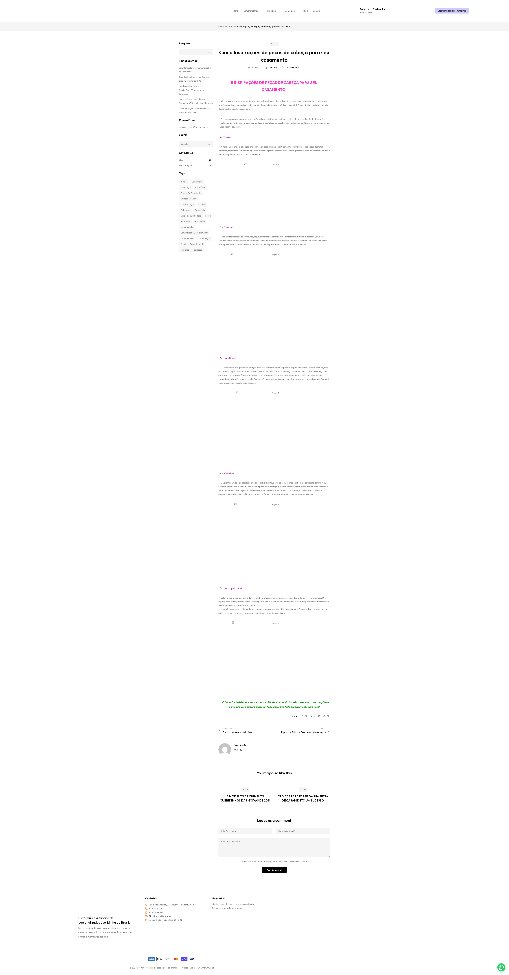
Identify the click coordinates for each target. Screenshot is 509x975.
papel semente (197, 244)
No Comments (292, 67)
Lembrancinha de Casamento (194, 232)
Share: (295, 716)
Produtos (271, 11)
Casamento (197, 181)
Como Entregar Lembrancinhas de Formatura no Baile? (194, 110)
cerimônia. (200, 187)
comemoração (187, 204)
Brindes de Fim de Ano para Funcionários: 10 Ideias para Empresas (191, 90)
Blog (305, 11)
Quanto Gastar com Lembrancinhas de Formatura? (195, 69)
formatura (185, 221)
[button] (501, 967)
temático (185, 249)
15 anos (184, 181)
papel (183, 244)
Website (238, 750)
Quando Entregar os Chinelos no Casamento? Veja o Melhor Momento (196, 101)
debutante (186, 210)
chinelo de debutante (191, 193)
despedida (200, 210)
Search (209, 144)
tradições (197, 249)
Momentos (289, 11)
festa (208, 215)
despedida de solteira (191, 215)
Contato (316, 11)
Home (235, 11)
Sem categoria (185, 165)
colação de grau (188, 198)
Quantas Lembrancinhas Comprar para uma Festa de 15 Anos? (194, 79)
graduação (199, 221)
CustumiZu (272, 67)
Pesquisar (185, 43)
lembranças (204, 238)
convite (202, 204)
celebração (186, 187)
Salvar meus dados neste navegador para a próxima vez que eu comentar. (275, 861)
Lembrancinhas (250, 11)
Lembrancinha (187, 227)
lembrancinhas (187, 238)
